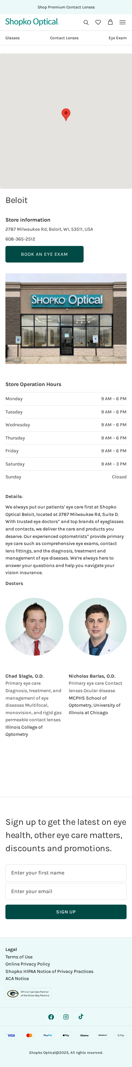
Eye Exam (118, 38)
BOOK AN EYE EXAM (44, 254)
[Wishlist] (98, 22)
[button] (86, 22)
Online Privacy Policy (27, 964)
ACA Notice (17, 978)
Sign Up (66, 912)
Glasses (12, 38)
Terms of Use (18, 957)
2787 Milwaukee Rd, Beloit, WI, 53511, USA (49, 229)
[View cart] (110, 22)
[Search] (86, 22)
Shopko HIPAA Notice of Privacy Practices (49, 971)
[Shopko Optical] (32, 22)
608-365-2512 (20, 239)
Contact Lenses (64, 38)
